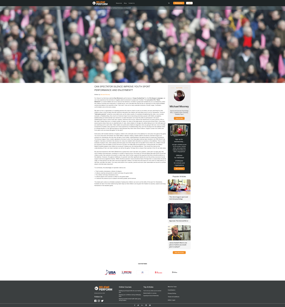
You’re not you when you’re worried (152, 290)
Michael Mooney (105, 94)
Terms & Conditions (173, 296)
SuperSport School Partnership (151, 295)
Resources (119, 3)
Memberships (178, 3)
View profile (179, 118)
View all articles (179, 252)
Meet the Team (172, 286)
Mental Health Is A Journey (149, 293)
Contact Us (132, 3)
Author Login (171, 300)
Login (189, 3)
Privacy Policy (172, 293)
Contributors (171, 290)
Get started (179, 168)
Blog (125, 3)
